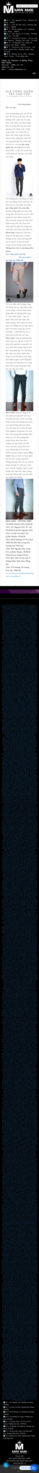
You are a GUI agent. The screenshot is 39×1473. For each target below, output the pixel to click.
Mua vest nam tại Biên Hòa (14, 1141)
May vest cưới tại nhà (28, 1219)
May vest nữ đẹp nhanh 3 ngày (31, 943)
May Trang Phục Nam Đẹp (25, 1316)
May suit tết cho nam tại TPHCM (25, 928)
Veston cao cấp (22, 1003)
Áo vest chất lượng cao (15, 1087)
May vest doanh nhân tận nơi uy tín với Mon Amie (15, 607)
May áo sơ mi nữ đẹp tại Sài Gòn (14, 1015)
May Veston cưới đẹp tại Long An (25, 1246)
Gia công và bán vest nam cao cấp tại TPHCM (16, 1193)
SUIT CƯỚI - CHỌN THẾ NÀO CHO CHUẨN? (21, 726)
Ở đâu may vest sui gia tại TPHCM (29, 846)
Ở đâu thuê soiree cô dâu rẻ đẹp (22, 1272)
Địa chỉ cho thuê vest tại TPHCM (15, 1047)
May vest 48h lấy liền (20, 883)
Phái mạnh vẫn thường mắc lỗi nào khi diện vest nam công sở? (21, 649)
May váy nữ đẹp (9, 1294)
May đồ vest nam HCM (21, 1097)
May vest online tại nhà (9, 805)
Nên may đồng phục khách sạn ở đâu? (25, 681)
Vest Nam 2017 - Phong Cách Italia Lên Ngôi (23, 1373)
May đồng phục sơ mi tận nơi (21, 814)
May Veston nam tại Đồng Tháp (10, 1383)
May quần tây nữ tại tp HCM (18, 1294)
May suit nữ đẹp (18, 1284)
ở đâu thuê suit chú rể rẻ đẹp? (9, 1273)
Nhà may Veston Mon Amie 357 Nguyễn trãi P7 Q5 (14, 1229)
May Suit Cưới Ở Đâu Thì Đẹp (23, 1322)
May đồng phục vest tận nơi (9, 815)
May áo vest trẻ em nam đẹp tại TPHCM (27, 1368)
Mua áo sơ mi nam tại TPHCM (18, 1142)
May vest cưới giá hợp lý (10, 983)
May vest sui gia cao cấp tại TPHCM (28, 834)
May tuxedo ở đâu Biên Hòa (9, 1128)
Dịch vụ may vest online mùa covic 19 (24, 802)
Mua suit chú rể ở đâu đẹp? (15, 1277)
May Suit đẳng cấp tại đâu (21, 1234)
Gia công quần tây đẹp (15, 254)
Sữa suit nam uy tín (25, 1047)
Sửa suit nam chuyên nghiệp (25, 1043)
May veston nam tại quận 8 (13, 1389)
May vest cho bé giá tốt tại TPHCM (22, 872)
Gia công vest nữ (22, 1197)
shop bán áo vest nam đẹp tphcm (11, 1170)
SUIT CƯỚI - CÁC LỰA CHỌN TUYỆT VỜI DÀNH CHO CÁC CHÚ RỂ (18, 719)
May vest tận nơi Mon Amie (19, 815)
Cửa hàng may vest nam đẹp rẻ (19, 1167)
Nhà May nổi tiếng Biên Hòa (27, 1139)
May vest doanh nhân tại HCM (14, 980)
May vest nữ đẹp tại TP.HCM (15, 1212)
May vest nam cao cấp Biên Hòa (17, 1137)
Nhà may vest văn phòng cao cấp (27, 887)
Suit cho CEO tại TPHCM (23, 899)
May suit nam (13, 955)
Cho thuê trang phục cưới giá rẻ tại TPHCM (23, 876)
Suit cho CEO (15, 899)
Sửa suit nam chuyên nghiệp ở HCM (21, 1039)
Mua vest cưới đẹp (20, 1219)
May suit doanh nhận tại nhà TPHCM (12, 996)
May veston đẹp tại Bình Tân (28, 1248)
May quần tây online (29, 821)
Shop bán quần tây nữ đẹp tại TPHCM (13, 1315)
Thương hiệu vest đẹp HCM (27, 1072)
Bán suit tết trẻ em (9, 897)
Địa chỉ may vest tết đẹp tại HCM (17, 833)
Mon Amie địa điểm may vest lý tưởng (19, 982)
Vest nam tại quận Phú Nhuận (14, 1395)
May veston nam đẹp (31, 967)
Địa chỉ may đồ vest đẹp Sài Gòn (21, 1074)
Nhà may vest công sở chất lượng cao (17, 934)
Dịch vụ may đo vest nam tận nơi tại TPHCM (12, 810)
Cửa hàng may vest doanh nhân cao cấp (28, 959)
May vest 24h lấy (23, 873)
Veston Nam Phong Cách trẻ (13, 1393)
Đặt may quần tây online (20, 821)
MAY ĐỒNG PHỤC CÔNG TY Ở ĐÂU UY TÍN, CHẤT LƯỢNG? (18, 687)
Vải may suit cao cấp (16, 1066)
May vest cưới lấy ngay (8, 921)
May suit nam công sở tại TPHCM (26, 1267)
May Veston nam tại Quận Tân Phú (12, 1386)
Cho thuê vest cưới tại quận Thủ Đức (24, 1374)
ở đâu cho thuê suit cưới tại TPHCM (19, 913)
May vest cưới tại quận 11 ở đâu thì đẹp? (17, 1259)
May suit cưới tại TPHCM (12, 1092)
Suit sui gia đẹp (16, 1276)
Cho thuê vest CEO (14, 813)
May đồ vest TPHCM (10, 1179)
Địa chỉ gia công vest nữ (23, 1052)
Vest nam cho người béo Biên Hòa (14, 1133)
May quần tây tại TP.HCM (26, 1212)
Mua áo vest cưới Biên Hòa (27, 1132)
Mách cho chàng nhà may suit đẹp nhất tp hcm (17, 670)
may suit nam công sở (9, 1268)
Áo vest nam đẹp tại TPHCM (21, 1366)
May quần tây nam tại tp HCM (29, 1294)
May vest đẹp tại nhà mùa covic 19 (17, 800)
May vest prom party (19, 992)
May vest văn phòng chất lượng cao (15, 888)
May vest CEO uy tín (10, 974)
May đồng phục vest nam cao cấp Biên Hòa (12, 1123)
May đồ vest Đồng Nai (10, 1117)
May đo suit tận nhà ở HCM (18, 995)
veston (32, 1369)
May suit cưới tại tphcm (15, 929)
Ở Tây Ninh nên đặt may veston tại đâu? (13, 1242)
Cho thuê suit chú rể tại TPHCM (19, 940)
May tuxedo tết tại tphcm (16, 925)
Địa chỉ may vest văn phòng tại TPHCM (13, 887)
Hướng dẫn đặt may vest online (26, 825)
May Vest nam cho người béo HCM (10, 1101)
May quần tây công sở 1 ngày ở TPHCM (18, 877)
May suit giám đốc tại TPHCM (14, 901)
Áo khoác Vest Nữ (27, 1348)
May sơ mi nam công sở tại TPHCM (12, 1302)
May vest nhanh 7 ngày (12, 861)
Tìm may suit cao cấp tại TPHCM (26, 897)
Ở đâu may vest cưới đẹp (13, 1217)
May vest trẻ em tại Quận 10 (10, 986)
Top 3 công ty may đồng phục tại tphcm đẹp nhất (26, 663)
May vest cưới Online (20, 1221)
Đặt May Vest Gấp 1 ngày (21, 1361)
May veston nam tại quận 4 (21, 1390)
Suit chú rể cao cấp (9, 910)
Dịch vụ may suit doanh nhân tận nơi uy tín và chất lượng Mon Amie (14, 605)
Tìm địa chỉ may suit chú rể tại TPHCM (21, 908)
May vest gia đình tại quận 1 (25, 840)
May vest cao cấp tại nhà (15, 820)
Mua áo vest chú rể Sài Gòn (28, 1094)
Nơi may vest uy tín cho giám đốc (27, 976)
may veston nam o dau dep (12, 1379)
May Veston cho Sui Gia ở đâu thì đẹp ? (27, 1319)
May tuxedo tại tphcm (17, 926)
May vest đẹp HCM (27, 1073)
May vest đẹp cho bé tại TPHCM (9, 869)
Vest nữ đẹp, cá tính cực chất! (22, 1313)
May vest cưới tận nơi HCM (25, 997)
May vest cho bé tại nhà (21, 870)
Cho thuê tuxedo (16, 939)
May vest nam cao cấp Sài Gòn (13, 1113)
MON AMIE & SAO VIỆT (25, 712)
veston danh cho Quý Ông (17, 1381)
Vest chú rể (9, 905)
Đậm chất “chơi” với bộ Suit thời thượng (11, 668)
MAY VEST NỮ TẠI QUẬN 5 (9, 1323)
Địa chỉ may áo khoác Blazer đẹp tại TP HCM (17, 1355)
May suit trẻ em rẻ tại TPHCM (22, 1274)
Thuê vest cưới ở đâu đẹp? (12, 987)
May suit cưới (8, 929)
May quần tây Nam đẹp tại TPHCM (20, 1347)
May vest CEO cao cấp (11, 975)
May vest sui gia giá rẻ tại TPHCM (22, 839)
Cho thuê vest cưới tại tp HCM (16, 1376)
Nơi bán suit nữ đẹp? (28, 1282)
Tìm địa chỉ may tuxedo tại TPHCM (27, 907)
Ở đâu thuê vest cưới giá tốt (23, 1217)
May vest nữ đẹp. (11, 1297)
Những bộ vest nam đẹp (20, 1037)
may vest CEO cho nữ (21, 808)
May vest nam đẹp (20, 961)
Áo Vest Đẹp (22, 1087)
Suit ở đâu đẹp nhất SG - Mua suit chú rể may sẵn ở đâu (23, 1288)
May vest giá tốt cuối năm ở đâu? (24, 919)
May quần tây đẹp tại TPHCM (24, 1013)
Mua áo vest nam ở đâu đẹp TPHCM (21, 1176)
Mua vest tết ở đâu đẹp (10, 827)
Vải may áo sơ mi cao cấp (22, 1061)
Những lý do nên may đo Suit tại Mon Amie (27, 668)
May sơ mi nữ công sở (24, 1302)
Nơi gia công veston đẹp (9, 1059)
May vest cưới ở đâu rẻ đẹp (11, 1180)
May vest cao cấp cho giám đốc (22, 1156)
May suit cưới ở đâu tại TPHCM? (27, 929)
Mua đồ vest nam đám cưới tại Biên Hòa (21, 1126)
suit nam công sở (23, 1268)
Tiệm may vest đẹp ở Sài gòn (11, 1147)
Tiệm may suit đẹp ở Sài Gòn (12, 1199)
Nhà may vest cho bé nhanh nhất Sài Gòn (26, 854)
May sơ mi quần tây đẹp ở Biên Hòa (25, 1130)
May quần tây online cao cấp (10, 821)
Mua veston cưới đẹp (28, 1173)
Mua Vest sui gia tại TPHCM (12, 1308)
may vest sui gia (16, 1368)
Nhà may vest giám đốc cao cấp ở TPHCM (23, 962)
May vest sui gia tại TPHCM (29, 856)
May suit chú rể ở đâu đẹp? (12, 1281)
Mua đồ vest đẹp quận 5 (16, 1075)
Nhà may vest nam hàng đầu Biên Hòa (25, 1135)
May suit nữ (30, 1284)
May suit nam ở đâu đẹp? (19, 1283)
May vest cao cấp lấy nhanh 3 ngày (18, 943)
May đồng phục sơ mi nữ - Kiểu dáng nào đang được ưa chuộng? (18, 666)
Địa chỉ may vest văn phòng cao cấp (25, 885)
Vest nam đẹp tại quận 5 (9, 1110)
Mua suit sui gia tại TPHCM (24, 1275)
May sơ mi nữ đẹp (7, 1021)
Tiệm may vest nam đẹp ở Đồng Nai (21, 1129)
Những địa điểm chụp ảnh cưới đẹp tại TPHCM (15, 1363)
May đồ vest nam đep (7, 1075)
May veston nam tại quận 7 (24, 1389)
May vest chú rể (28, 921)
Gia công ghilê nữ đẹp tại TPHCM (26, 1195)
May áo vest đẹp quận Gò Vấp (28, 1081)
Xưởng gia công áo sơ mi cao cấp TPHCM (13, 1190)
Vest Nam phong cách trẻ (29, 1367)
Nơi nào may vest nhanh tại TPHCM (18, 848)
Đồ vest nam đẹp (23, 1035)
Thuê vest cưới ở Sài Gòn (13, 1099)
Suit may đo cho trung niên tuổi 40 (27, 1204)
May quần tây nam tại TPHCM (25, 1022)
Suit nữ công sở (17, 1268)
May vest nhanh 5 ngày (30, 861)
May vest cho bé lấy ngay (10, 872)
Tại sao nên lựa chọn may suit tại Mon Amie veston (14, 1207)
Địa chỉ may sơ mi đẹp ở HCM (22, 1017)
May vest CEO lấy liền (8, 956)
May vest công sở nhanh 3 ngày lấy (9, 945)
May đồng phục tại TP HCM (10, 1399)
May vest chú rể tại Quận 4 (22, 1261)
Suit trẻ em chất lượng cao (20, 1273)
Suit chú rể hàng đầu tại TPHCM (24, 1281)
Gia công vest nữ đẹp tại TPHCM (29, 1187)
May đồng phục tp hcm (22, 1400)
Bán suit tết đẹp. (16, 897)
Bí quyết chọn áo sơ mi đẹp (29, 1221)
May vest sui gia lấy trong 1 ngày (17, 860)
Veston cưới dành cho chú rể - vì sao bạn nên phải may (21, 1255)
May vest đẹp (15, 968)
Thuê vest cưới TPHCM (22, 1160)
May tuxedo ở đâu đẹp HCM (11, 1026)
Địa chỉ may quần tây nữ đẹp (11, 1009)
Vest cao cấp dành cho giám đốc (12, 1014)
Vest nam (12, 1314)
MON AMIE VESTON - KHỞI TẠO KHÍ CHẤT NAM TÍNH (16, 782)
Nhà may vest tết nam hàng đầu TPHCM (27, 914)
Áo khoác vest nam (24, 1034)
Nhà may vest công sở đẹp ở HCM (26, 936)
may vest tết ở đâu (21, 893)
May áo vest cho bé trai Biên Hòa (22, 1127)
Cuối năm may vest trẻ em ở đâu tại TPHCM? (23, 937)
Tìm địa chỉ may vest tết (7, 892)
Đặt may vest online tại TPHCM (16, 826)
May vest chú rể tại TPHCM (17, 1310)
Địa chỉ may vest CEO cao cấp (20, 973)
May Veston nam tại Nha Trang (10, 1384)
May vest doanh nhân (11, 981)
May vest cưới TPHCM (30, 1147)
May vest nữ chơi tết (13, 919)
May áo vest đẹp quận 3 (9, 1086)
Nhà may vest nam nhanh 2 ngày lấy (25, 946)
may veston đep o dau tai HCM (20, 1370)
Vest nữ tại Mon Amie (25, 993)
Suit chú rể (28, 909)
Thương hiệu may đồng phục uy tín (25, 1010)
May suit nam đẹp (29, 1003)
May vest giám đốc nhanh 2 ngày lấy (21, 948)
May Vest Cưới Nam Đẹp (13, 1346)
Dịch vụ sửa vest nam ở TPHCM (14, 1035)
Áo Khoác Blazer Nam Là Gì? (10, 1361)
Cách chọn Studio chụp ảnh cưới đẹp (13, 1364)
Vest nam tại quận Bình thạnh (22, 1396)
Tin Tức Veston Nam (8, 1369)
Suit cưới (15, 909)
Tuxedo (20, 905)
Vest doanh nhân (25, 1154)
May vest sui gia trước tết (18, 856)
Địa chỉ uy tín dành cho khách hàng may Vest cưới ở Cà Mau (24, 1235)
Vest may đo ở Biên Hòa (10, 1127)
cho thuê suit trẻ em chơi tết (15, 896)
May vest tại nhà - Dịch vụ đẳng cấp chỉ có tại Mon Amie (15, 615)
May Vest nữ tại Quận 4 (29, 1321)
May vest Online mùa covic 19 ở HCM (12, 801)
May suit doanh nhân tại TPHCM (11, 902)
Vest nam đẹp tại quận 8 (17, 1109)
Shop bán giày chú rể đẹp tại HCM (15, 1356)
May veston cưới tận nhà (8, 994)
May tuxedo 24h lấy (23, 927)
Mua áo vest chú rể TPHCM (23, 1152)
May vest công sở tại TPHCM (24, 942)
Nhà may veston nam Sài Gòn (15, 1046)
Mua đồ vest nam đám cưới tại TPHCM (12, 1163)
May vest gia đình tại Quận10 (14, 840)
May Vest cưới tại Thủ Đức (18, 1248)
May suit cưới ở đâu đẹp (29, 1207)
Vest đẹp (12, 1370)
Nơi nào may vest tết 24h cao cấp (13, 841)
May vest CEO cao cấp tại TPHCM (11, 969)
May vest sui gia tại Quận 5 (27, 857)
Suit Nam (22, 1348)
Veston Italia (13, 1156)
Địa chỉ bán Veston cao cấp (12, 1226)
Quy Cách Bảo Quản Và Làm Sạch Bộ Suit (22, 634)
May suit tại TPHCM (23, 1093)
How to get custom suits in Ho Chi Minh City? (12, 1072)
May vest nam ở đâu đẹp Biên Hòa (15, 1132)
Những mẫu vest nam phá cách (10, 1397)
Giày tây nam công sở (10, 973)
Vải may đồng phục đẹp (21, 1060)
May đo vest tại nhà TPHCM (12, 999)
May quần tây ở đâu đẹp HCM (12, 1010)
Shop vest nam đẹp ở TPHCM (9, 1161)
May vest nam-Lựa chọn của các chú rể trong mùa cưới (16, 1200)
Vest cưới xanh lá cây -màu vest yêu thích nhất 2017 (18, 1341)
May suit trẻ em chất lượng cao (10, 1274)
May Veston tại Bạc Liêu (8, 1235)
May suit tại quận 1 (28, 1262)
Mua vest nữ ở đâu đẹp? (17, 1293)
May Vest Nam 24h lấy (17, 1362)
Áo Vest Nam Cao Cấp (22, 1036)
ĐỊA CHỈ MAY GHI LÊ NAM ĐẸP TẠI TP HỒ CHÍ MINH (22, 1350)
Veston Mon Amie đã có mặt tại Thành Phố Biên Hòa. (15, 1114)
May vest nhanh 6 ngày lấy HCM (17, 881)
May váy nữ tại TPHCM (30, 1161)
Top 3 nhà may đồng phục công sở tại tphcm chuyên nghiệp (20, 679)
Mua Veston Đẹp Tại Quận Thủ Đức (12, 1375)
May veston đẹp (11, 1027)
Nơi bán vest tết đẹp (20, 832)
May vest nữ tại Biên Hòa (17, 1139)
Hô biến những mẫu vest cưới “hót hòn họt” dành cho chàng (23, 642)
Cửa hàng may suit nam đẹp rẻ (12, 1090)
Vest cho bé (22, 842)
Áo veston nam (16, 1040)
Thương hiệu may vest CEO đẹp (10, 961)
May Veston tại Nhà (9, 1362)
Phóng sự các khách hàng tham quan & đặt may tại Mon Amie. (16, 622)
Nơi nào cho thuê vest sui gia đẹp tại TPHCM (14, 852)
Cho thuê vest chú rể (9, 939)
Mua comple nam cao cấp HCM (17, 1164)
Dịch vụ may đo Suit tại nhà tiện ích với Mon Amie (18, 659)
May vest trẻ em (22, 1014)
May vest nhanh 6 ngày (21, 861)
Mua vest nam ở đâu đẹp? (27, 1293)
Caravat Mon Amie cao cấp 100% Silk (21, 625)
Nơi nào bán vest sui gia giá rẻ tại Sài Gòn (16, 853)
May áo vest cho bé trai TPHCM (26, 1174)
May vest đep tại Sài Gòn (18, 1073)
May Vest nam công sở (12, 1306)
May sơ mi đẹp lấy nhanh (9, 880)
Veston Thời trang (16, 1369)
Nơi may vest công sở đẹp (26, 941)
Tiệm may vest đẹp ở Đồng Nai (10, 1119)
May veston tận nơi (31, 994)
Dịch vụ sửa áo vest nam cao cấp (9, 1042)
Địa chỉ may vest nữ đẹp (11, 1307)
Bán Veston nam (25, 1381)
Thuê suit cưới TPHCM (24, 1088)
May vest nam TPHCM (8, 1094)
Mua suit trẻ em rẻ (29, 1273)
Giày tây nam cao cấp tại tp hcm (20, 1357)
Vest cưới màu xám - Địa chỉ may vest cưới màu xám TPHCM (15, 1333)
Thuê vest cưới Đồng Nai (23, 1121)
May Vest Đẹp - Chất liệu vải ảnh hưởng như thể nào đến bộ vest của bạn (17, 1317)
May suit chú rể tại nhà (11, 933)
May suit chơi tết (14, 893)
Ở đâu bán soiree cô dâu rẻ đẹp (9, 1272)
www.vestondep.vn (13, 576)
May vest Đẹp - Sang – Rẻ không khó (21, 1183)
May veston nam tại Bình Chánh (25, 1393)
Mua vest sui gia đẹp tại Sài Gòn (17, 855)
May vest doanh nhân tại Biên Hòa (28, 1140)
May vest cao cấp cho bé (14, 873)
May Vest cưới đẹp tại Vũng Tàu (24, 1241)
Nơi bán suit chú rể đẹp (24, 1277)
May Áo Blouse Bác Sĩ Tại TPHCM (13, 1319)
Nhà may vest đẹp (10, 1073)
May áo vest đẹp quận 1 (27, 1086)
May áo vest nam (21, 1032)
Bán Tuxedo (9, 941)
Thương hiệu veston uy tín (25, 963)
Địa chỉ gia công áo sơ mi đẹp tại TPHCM (15, 1194)
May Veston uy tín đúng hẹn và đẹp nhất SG (20, 1224)
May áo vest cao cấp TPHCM (17, 1079)
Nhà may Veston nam (13, 1374)
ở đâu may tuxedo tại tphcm (21, 912)
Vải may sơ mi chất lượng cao (14, 1063)
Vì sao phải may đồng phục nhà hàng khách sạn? (24, 680)
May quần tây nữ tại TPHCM (27, 1028)
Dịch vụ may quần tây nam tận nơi (27, 805)
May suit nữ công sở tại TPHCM (13, 1267)
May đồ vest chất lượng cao (23, 1076)
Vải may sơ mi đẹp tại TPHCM (26, 1063)
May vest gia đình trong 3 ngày (29, 863)
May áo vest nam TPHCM (9, 1039)
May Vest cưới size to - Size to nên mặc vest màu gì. (13, 1250)
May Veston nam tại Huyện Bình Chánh (27, 1386)
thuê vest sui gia (10, 1368)
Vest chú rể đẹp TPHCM (25, 1149)
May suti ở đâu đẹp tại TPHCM (22, 1150)
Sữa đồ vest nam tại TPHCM (25, 1050)
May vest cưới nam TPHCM (12, 1153)
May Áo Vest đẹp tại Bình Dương (20, 1320)
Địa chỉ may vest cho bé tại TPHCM (27, 875)
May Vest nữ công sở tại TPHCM (15, 1304)
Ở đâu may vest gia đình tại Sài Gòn (23, 847)
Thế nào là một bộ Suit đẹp (8, 1324)
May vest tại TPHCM (15, 997)
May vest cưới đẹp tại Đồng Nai (14, 1247)
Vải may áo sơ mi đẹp (31, 1061)
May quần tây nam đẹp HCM (13, 1013)
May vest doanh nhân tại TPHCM (26, 980)
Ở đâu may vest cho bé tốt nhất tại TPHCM (14, 836)
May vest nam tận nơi (16, 1000)
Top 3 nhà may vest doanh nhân (20, 796)
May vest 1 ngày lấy (29, 882)
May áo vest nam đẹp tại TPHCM (13, 1048)
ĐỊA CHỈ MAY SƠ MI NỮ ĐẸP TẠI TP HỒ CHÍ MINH (17, 1353)
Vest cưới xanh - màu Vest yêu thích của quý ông (19, 1254)
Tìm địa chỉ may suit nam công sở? (23, 1263)
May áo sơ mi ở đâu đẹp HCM (26, 1015)
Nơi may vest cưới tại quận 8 (14, 1260)
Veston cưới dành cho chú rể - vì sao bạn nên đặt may (13, 1343)
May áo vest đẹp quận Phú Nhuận (16, 1081)
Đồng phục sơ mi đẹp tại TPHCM (20, 1001)
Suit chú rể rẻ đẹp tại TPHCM (11, 1279)
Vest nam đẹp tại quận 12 (14, 1108)
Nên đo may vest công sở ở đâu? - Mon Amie (26, 650)
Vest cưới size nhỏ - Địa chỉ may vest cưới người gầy (22, 1335)
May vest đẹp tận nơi (24, 816)
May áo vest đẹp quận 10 (14, 1083)
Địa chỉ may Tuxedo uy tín (24, 1029)
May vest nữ (16, 1027)
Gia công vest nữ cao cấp (24, 1192)
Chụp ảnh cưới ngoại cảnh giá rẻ (9, 1366)
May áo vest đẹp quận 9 (24, 1083)
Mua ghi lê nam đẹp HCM (14, 1162)
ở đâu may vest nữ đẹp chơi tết (18, 910)
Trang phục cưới (21, 835)
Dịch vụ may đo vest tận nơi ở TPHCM (28, 810)
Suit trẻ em (16, 1275)
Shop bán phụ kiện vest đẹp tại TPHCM (14, 1154)
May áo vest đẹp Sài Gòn (18, 1080)
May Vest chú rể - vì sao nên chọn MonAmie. (19, 1344)
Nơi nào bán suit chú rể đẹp (28, 1279)
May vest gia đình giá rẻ (11, 868)
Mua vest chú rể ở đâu (14, 916)
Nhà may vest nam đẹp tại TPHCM (18, 1186)
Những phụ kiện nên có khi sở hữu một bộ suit (13, 990)
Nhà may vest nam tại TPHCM (24, 1007)
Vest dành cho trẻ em (18, 1339)
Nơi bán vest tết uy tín (28, 828)
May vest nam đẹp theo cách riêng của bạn (23, 1297)
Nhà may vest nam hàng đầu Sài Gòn (13, 1102)
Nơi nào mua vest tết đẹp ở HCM (21, 827)
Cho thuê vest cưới (17, 974)
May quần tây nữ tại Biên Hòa (12, 1130)
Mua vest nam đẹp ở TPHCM (10, 1037)
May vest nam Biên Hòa (23, 1134)
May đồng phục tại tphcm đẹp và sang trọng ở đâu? (25, 676)
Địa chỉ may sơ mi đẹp (8, 1142)
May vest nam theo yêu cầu (11, 1097)
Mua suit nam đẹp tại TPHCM (21, 1089)
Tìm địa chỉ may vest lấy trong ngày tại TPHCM (14, 843)
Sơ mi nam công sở (14, 1303)
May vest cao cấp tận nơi (15, 816)
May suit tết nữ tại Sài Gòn (14, 928)
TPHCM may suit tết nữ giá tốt (27, 905)
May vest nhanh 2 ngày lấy (25, 862)
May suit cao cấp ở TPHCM (22, 1092)
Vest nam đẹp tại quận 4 (19, 1110)
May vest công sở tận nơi (22, 999)
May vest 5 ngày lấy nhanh (28, 881)
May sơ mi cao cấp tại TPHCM (29, 1016)
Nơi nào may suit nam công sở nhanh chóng (18, 1264)
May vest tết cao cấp (8, 842)
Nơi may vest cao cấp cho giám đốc (13, 976)
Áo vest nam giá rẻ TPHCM (12, 1036)
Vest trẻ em (26, 1307)
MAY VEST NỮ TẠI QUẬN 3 (20, 1323)
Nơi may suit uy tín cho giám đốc (22, 975)
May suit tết (26, 892)
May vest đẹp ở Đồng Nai (13, 1122)
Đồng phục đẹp (25, 990)
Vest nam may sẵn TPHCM (30, 1032)
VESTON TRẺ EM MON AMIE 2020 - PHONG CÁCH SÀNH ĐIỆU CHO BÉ (18, 742)
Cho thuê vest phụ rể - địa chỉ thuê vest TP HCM (18, 1334)
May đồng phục (18, 1399)
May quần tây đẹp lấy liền (20, 879)
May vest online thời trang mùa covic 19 (19, 803)
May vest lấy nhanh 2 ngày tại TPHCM (11, 946)
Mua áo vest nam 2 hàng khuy (20, 1179)
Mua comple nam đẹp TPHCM (9, 1155)
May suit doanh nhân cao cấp (23, 1170)
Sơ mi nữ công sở (6, 1303)
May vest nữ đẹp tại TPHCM (25, 1296)
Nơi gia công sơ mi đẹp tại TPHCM (28, 1055)
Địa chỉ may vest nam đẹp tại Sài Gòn (21, 1103)
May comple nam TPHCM (28, 1143)
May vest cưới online (26, 920)
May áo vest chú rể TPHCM (12, 1152)
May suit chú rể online (20, 933)
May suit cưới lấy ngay (17, 932)
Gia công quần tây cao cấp (10, 1054)
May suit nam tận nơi (27, 995)
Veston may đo (25, 956)
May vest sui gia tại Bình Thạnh (14, 859)
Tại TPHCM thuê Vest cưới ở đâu (10, 1233)
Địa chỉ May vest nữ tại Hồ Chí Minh (11, 1367)
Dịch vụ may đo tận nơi (11, 814)
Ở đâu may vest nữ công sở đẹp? (25, 1303)
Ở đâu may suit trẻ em (10, 1270)
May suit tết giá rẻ (13, 895)
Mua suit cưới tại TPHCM (11, 917)
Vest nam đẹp (8, 1116)
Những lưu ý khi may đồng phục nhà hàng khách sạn (23, 660)
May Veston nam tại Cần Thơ (22, 1383)
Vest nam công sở (16, 959)
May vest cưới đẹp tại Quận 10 (10, 1219)
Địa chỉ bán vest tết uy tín (11, 832)
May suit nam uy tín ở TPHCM (12, 1093)
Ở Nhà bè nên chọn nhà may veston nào (27, 1247)
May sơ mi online (23, 823)
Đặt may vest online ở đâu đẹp (14, 825)
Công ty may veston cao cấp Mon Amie (20, 989)
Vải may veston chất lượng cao (26, 1066)
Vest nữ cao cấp (8, 1019)
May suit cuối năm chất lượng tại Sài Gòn (25, 930)
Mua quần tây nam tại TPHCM (25, 1315)
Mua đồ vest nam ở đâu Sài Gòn (27, 1102)
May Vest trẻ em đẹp (20, 1307)
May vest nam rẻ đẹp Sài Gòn (22, 1112)
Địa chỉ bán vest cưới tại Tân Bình (21, 1249)
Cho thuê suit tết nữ (23, 939)
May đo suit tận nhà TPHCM (24, 996)
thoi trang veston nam (24, 1369)
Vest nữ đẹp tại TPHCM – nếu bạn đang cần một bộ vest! (14, 1300)
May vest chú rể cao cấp (26, 922)
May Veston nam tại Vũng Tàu (21, 1384)
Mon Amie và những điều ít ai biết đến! (28, 629)
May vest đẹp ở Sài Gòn (21, 1147)
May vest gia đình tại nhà (14, 867)
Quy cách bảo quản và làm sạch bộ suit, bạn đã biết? (23, 672)
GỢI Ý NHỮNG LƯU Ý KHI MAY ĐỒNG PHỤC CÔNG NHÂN (18, 701)
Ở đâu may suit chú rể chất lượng (11, 1269)
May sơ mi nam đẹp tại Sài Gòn (17, 1016)
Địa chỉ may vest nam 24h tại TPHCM (13, 875)
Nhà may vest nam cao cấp (9, 1107)
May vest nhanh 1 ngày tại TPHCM (19, 950)
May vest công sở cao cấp (13, 942)
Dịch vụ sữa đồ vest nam (14, 1052)
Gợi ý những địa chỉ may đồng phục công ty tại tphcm (23, 685)
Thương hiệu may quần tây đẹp (22, 1009)
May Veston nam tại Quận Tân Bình (14, 1388)
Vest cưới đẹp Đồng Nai (22, 1122)
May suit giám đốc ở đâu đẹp (25, 901)
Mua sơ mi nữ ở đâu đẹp (8, 1293)
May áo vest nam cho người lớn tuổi (17, 1148)
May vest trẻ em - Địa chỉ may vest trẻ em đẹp (14, 1252)
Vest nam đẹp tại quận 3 (28, 1110)
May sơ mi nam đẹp (12, 1017)
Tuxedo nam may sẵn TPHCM (22, 1026)
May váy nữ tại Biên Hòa (25, 1133)
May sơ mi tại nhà (13, 819)
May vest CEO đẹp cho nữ (12, 808)
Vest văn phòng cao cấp (12, 886)
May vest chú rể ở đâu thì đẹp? (29, 1310)
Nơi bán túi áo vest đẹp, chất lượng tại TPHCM (18, 1189)
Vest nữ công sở (20, 1306)
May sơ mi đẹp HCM (26, 1021)
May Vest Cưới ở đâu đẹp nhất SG (9, 1326)
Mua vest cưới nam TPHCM (21, 1155)
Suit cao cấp (6, 900)
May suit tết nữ (30, 927)
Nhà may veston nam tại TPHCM (20, 967)
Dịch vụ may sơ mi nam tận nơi (25, 807)
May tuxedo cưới (22, 1027)
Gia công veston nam (29, 1197)
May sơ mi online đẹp (15, 823)
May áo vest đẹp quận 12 (30, 1082)
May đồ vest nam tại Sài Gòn (23, 1101)
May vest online (25, 826)
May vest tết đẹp (16, 842)
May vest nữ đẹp (21, 1367)
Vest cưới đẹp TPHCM (11, 1146)
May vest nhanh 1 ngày (30, 950)
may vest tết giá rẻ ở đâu (30, 893)
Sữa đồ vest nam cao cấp (15, 1050)
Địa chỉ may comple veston (26, 1046)
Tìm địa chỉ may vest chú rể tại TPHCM (13, 907)
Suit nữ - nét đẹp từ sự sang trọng (11, 1287)
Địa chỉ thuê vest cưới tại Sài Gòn (21, 1216)
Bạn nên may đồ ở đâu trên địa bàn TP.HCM (23, 1210)
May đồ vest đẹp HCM (18, 1077)
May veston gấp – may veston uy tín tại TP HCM (21, 1337)
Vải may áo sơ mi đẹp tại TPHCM (10, 1061)
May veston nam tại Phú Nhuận (25, 1257)
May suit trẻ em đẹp (10, 1275)
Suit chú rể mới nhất (9, 1282)
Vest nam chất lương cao (30, 1115)
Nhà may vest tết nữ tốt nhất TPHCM (12, 914)
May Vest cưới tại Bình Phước (26, 1242)
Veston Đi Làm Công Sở (28, 1289)
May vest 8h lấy (29, 873)
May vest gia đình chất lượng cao (23, 868)
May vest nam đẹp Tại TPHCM (20, 1184)
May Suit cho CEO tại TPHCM (10, 903)
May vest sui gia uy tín (9, 856)
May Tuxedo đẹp (7, 1032)
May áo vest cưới (26, 1079)
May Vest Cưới (25, 1362)
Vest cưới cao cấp (15, 905)
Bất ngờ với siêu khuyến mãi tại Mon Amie (20, 656)
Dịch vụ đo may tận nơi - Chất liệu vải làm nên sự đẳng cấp (24, 608)
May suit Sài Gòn (14, 1175)
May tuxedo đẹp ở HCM (25, 1030)
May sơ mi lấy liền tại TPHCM (19, 880)
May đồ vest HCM (26, 1164)
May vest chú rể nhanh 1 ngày (29, 949)
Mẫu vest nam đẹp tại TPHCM (27, 1033)
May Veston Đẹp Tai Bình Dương (18, 1377)
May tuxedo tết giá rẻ (26, 925)
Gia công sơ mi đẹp (13, 1056)
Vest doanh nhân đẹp (9, 959)
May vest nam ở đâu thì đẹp (22, 1146)
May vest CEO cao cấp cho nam (18, 812)
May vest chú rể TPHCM (15, 1149)
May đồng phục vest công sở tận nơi (20, 994)
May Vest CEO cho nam (30, 808)
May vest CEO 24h (12, 953)
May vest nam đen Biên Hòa (26, 1123)
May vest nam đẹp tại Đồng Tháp (11, 1241)
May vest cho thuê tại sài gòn (28, 1376)
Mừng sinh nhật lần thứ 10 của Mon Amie (13, 620)
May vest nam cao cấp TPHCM (19, 1169)
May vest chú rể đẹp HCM (25, 1095)
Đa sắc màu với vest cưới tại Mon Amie (27, 1181)
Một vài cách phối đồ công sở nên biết (23, 1209)
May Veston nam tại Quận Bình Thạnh (22, 1387)
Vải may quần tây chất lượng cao (19, 1062)
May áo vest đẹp (8, 1087)
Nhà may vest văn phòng (14, 889)
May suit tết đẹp (20, 895)
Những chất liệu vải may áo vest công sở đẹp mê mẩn (17, 647)
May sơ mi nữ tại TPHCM (23, 1295)
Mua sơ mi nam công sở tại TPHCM (20, 1301)
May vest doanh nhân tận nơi (22, 954)
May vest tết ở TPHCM (23, 841)
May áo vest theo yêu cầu (8, 1080)
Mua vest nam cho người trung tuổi (11, 1160)
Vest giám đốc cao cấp (18, 952)
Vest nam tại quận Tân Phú (11, 1396)
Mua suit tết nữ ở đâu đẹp (23, 916)
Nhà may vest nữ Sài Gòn (20, 1161)
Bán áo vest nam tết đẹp (8, 828)
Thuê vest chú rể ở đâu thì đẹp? (14, 1309)
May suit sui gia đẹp (9, 1276)
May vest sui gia (7, 955)
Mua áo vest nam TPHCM (23, 1172)
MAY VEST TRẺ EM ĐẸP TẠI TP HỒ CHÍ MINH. (22, 1354)
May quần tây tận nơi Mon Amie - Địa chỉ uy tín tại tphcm (19, 610)
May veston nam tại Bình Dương (26, 1394)
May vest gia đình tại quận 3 (16, 866)
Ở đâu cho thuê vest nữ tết (31, 912)
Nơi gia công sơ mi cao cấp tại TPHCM (14, 1055)
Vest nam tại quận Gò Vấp (25, 1395)
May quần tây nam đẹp (13, 1295)
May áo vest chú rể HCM (17, 1094)
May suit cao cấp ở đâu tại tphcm (23, 903)
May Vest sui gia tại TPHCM (23, 1308)
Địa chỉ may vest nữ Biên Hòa (29, 1137)
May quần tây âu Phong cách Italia (26, 1290)
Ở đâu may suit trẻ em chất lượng (24, 1269)
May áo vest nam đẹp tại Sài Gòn (22, 1106)
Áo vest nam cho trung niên (15, 1034)
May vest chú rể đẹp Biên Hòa (13, 1134)
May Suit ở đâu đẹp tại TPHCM (20, 1182)
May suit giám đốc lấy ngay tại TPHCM (13, 890)
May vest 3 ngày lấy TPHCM (11, 882)
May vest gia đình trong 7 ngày (17, 863)
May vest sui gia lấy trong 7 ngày (27, 859)
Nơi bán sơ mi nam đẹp (11, 1313)
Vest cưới (9, 949)
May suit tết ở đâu (27, 894)
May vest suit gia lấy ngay (28, 855)
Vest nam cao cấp (26, 1020)
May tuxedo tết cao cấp (8, 926)
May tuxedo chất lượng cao (13, 1023)
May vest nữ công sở (19, 894)
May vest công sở (23, 1048)
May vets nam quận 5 (31, 1001)
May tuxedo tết (9, 925)
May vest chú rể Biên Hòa (24, 1141)
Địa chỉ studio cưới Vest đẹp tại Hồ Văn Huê (19, 1230)
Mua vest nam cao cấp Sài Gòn (10, 1106)
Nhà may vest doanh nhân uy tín (17, 966)
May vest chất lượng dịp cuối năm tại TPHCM (14, 923)
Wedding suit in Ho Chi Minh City (17, 1069)
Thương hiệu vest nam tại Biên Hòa (10, 1135)
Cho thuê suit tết (23, 896)
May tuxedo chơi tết (8, 927)
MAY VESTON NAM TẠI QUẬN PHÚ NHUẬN (22, 1223)
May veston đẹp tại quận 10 (30, 1259)
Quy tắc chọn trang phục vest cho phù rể (12, 641)
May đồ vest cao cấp (10, 1077)
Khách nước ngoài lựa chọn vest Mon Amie (12, 993)
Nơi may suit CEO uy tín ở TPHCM (24, 968)
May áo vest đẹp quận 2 (18, 1086)
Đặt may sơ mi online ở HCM (28, 822)
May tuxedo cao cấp (16, 927)
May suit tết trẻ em (24, 890)
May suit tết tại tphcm (11, 894)
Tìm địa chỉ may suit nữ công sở (11, 1263)
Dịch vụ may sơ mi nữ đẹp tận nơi (12, 807)
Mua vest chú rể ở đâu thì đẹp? (26, 1309)
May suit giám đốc (25, 979)
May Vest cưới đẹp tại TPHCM (19, 921)
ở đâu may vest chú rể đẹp (30, 910)
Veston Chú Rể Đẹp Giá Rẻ (15, 1290)
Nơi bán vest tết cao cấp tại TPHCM (14, 830)
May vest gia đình (8, 863)
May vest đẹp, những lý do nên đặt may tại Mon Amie (15, 1214)
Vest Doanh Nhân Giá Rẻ (19, 1289)
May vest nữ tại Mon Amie (18, 1299)
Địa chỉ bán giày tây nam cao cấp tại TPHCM (27, 969)
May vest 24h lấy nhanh (28, 883)
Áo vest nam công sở (22, 1041)
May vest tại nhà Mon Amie (23, 819)
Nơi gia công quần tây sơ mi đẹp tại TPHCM (14, 1187)
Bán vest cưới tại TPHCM (30, 940)
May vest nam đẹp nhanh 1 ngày (17, 949)
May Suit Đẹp (32, 1029)
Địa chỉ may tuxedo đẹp (10, 1176)
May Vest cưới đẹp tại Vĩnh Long (23, 1237)
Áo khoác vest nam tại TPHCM (11, 1020)
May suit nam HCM (11, 1089)
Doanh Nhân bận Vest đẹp (30, 1087)
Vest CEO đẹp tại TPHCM (26, 957)
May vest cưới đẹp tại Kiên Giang (19, 1236)
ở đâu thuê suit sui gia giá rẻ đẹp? (21, 1270)
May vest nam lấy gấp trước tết (9, 1215)
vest (29, 1369)
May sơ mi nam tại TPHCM (16, 1002)
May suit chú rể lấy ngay (28, 933)
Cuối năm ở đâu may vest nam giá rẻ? (13, 936)
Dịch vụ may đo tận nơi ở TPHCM (24, 813)
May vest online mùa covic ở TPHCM (26, 801)
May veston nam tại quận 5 (11, 1390)
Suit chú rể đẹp (16, 1282)
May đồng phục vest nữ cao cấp (11, 1177)
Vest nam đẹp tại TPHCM (30, 1300)
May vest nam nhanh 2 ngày (9, 948)
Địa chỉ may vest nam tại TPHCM (13, 1022)
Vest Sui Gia (6, 1309)
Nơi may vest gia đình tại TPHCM (12, 854)
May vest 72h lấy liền (11, 883)
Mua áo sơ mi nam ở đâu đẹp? (13, 1316)
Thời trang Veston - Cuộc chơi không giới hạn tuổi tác (14, 1203)
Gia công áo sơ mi (21, 1196)
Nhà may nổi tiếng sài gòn (8, 1173)
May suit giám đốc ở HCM (16, 979)
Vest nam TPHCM (18, 1033)
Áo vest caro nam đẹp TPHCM (22, 1157)
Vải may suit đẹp (9, 1066)
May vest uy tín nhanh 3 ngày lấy (22, 945)
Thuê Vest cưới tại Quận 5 (22, 1232)
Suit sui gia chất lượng (24, 1276)
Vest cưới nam (29, 1042)
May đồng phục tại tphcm (14, 1328)
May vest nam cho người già (30, 1148)
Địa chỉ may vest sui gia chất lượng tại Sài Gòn (16, 874)
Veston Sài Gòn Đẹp (30, 1184)
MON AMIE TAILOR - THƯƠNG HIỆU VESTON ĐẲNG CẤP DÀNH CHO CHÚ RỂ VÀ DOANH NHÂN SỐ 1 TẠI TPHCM (19, 760)
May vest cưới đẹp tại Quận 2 (10, 1262)
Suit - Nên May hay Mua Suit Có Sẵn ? (13, 1360)
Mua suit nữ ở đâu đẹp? (10, 1283)
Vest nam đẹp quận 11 (24, 1108)
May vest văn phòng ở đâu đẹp (13, 885)
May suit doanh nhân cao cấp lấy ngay (24, 902)
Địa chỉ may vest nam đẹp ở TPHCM (26, 1168)
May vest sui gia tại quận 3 (10, 839)
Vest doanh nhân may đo (17, 956)
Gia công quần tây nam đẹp (13, 1197)
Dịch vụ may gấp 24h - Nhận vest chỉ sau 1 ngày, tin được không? (23, 639)
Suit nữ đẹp (27, 1286)
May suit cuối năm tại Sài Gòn (11, 930)
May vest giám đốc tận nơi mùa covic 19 (21, 799)
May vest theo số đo (8, 1381)
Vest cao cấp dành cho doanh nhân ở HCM (13, 957)
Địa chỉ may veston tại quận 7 (26, 1260)
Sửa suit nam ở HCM (9, 1040)
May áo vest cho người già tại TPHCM (25, 1099)
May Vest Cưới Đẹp (9, 1347)
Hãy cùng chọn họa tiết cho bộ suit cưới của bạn (21, 627)
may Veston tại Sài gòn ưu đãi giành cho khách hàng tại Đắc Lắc (19, 1243)
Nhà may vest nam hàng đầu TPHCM (16, 1166)
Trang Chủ (15, 1468)
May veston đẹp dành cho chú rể (23, 1379)
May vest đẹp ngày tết (21, 917)
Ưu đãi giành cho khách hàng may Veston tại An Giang (19, 1239)
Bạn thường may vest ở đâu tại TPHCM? (22, 983)
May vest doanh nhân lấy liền (11, 954)
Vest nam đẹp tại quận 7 (26, 1109)
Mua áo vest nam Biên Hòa (27, 1136)
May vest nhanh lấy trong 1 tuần (29, 860)
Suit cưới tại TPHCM (21, 909)
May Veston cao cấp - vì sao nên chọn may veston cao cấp (14, 1253)
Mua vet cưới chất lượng (13, 1220)
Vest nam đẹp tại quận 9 (7, 1109)
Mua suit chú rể (20, 1279)
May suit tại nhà (8, 997)
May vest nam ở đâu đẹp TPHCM (13, 1159)
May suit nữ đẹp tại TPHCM (30, 1283)
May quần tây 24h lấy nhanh (10, 879)
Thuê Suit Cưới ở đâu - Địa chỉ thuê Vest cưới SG (25, 1326)
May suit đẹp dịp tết (7, 893)
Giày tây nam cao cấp (19, 970)
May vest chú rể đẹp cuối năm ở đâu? (14, 922)
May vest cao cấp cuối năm (29, 923)
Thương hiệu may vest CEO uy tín (14, 963)
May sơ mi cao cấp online (17, 822)
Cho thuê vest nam (19, 1008)
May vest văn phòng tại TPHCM (25, 889)
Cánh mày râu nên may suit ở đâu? (26, 1208)
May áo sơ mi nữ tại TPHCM (14, 1174)
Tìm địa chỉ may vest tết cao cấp (15, 834)
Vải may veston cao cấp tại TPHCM (14, 1067)
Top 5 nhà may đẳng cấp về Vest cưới (24, 1233)
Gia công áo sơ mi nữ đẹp (12, 1196)
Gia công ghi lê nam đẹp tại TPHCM (12, 1195)
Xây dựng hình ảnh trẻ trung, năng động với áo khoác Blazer (14, 674)
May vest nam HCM (20, 1096)
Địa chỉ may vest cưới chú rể (22, 1180)
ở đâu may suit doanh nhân (23, 900)
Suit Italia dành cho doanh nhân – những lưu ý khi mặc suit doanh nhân (19, 1329)
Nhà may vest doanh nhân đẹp (29, 966)
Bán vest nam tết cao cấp (28, 832)
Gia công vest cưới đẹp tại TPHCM (12, 1192)
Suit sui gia (31, 1276)
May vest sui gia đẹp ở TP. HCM (14, 1213)
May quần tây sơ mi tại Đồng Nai (23, 1119)
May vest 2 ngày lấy (21, 882)
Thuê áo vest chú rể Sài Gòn (28, 1077)
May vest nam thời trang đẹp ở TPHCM (12, 1181)
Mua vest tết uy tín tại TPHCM (29, 829)
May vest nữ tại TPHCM (26, 988)
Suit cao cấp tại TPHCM (13, 900)
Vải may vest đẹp (24, 1067)
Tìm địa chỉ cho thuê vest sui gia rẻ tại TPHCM (13, 845)
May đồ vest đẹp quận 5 (25, 1075)
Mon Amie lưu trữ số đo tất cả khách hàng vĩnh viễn (25, 1215)
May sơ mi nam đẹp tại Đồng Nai (25, 1120)
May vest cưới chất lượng (10, 1221)
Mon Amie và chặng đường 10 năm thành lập (13, 633)
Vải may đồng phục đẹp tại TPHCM (20, 1059)
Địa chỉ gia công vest (22, 1053)
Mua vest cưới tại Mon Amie (16, 1222)
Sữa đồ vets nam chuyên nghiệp (22, 1049)
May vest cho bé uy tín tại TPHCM (22, 869)
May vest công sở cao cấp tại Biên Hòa (14, 1136)
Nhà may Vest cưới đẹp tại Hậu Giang (18, 1240)
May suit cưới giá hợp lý (26, 932)
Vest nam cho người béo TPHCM (26, 1163)
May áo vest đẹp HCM (28, 1080)
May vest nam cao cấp (10, 1184)
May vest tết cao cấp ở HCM (29, 833)
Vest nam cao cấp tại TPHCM (29, 961)
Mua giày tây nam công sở (23, 972)
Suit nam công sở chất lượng (11, 1266)
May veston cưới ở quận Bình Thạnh (12, 1257)
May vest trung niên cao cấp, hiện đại (13, 1204)
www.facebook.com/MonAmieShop (20, 573)
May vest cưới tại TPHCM (16, 920)
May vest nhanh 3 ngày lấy (14, 862)
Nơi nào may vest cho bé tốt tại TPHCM (15, 850)
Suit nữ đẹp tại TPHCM (8, 1286)
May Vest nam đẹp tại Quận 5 (11, 1261)
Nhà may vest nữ (25, 1002)
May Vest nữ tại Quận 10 (12, 1322)
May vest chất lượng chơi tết (18, 892)
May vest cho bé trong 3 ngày (11, 870)
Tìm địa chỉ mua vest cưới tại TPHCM (18, 906)
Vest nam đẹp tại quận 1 (11, 1112)
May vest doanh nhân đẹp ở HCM (22, 955)
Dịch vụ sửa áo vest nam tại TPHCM (10, 1041)
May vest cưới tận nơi (7, 1000)
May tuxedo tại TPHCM (16, 1028)
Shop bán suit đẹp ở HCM (23, 1177)
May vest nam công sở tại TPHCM (28, 1304)
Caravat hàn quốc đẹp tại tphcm (27, 1356)
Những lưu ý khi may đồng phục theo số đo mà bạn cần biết (14, 646)
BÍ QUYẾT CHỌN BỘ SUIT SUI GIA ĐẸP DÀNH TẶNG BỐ (15, 710)
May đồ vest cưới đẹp (11, 1074)
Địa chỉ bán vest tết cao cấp (19, 828)
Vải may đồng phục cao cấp (11, 1060)
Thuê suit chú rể (18, 1280)
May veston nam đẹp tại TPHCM (18, 1019)
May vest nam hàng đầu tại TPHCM (12, 1003)
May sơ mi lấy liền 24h (30, 880)
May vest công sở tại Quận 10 (23, 987)
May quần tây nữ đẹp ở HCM (16, 1012)
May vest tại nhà (17, 805)
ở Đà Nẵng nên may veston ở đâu (12, 1246)
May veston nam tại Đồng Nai (13, 1394)
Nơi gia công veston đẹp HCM (24, 1057)
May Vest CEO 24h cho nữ (29, 812)
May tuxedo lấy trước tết (26, 926)
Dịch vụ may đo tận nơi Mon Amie (20, 809)
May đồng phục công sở (26, 1399)
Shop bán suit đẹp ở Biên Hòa (15, 1140)
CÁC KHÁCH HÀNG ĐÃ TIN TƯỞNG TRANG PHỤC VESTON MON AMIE (19, 693)
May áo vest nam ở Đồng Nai (12, 1121)
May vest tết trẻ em (28, 917)
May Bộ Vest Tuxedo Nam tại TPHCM (11, 1380)
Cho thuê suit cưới (9, 940)
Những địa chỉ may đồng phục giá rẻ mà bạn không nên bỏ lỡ (15, 683)
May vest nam (9, 1310)
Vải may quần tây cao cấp (30, 1062)
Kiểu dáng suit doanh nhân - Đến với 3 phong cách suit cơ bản (22, 653)
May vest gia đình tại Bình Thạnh (25, 867)
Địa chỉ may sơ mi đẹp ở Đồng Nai (12, 1120)
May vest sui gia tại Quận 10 (16, 857)
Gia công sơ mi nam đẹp (28, 1054)
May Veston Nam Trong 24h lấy (18, 1321)
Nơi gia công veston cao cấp (22, 1056)
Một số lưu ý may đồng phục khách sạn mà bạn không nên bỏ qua (16, 662)
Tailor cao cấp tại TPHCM (8, 1001)
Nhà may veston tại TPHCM (21, 1042)
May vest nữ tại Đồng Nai (19, 1117)
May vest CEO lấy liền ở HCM (22, 953)
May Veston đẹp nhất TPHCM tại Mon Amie (26, 1227)
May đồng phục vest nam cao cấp (22, 986)
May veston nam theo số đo (24, 1380)
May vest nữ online (30, 823)
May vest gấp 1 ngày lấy (18, 1314)
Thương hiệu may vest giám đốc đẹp (17, 960)
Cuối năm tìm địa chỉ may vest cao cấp (13, 935)
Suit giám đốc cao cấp (9, 899)
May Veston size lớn (11, 1382)
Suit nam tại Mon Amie (21, 1287)
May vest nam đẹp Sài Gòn (24, 1113)
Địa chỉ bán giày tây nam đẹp (29, 970)
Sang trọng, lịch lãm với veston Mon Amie (13, 988)
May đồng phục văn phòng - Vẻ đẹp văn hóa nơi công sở (20, 675)
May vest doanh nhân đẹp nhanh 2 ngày (17, 947)
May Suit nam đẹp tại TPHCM (18, 1286)
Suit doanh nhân (32, 1157)
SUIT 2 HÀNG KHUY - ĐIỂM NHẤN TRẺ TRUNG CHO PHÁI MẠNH (22, 788)
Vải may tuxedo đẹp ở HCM (14, 1029)
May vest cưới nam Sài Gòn (14, 1095)
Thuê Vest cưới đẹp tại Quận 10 (10, 1232)
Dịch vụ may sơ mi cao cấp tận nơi (18, 806)
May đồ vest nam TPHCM (15, 1030)
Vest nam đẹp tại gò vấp (29, 1107)
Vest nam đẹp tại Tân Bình (19, 1107)
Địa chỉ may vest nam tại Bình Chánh (19, 1256)
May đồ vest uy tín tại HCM (12, 1076)
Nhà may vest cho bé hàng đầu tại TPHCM (15, 837)
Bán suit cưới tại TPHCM (16, 941)
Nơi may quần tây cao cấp (10, 1008)
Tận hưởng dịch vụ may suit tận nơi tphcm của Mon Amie (19, 613)
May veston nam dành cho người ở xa (23, 1382)
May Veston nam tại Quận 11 (27, 1388)
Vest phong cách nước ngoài (25, 1375)
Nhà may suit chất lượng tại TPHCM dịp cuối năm (26, 915)
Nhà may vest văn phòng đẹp (23, 886)
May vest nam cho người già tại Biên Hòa (22, 1128)
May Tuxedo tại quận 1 (20, 1262)
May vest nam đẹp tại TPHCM (11, 1172)
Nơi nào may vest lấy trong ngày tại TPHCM (16, 849)
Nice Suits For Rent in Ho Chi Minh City (18, 1082)
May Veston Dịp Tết (15, 1088)
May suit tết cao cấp (27, 895)
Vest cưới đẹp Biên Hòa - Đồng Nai (18, 1116)
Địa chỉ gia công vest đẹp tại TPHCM (11, 1053)
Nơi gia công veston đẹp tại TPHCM (12, 1057)
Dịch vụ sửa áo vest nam (14, 1043)
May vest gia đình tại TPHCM (17, 865)
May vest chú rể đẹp (29, 1014)
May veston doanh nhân (30, 977)
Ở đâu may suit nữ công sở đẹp (23, 1266)
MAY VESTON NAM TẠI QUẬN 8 (28, 1222)
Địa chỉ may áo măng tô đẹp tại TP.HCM (16, 1359)
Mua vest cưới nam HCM (11, 1096)
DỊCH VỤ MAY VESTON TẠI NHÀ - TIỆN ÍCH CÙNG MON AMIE (17, 754)
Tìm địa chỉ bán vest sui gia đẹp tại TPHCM (14, 846)
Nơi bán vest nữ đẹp (27, 1314)
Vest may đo (8, 1168)
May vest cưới (8, 920)
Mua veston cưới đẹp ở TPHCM (17, 1143)
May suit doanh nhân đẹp (22, 1090)
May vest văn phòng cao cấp (28, 888)
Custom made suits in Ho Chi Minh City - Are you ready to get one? (16, 1068)
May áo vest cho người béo (23, 1153)
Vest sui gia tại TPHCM (10, 992)
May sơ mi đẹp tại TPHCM (27, 981)
